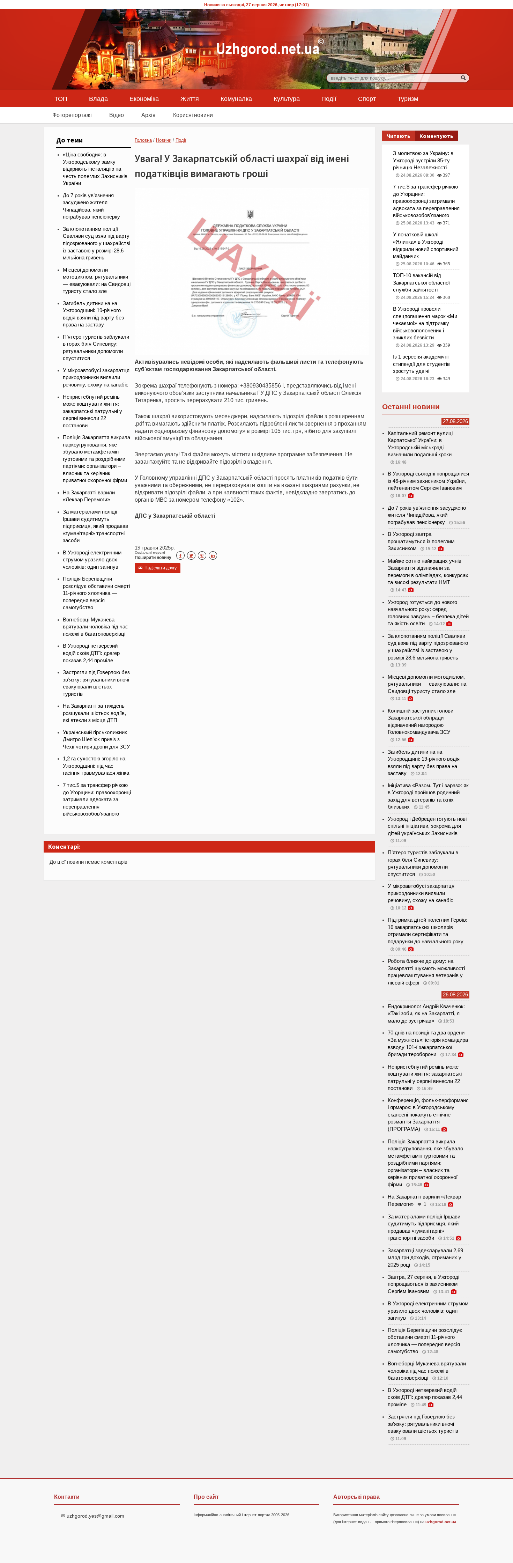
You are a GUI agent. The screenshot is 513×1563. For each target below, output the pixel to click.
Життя (189, 98)
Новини (163, 140)
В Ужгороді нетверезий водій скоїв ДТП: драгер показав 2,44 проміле (91, 653)
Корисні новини (193, 115)
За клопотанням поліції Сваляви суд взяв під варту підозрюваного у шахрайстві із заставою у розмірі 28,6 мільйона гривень (96, 243)
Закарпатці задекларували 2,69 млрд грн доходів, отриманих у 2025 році (425, 1258)
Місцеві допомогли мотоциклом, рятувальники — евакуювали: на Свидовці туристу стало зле (427, 684)
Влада (98, 98)
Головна (143, 140)
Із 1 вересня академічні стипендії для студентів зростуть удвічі (421, 364)
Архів (148, 115)
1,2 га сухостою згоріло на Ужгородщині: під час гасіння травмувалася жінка (96, 766)
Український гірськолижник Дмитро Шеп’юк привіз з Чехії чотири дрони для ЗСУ (96, 740)
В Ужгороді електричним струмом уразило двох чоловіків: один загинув (92, 560)
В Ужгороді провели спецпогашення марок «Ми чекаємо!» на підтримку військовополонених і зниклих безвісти (425, 323)
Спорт (367, 98)
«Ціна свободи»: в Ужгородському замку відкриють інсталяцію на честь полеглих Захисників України (95, 169)
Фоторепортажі (72, 115)
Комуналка (236, 98)
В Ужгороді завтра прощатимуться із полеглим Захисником (421, 541)
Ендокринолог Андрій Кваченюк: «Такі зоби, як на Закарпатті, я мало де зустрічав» (426, 1014)
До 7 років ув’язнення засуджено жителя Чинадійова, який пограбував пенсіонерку (427, 515)
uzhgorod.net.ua (440, 1522)
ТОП (60, 98)
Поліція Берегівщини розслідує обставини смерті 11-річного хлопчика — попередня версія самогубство (96, 593)
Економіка (144, 98)
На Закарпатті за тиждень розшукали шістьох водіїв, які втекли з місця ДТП (94, 713)
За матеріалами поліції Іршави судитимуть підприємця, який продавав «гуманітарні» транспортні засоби (95, 526)
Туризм (407, 98)
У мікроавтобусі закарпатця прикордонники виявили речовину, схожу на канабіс (96, 378)
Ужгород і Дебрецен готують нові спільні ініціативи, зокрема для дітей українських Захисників (427, 826)
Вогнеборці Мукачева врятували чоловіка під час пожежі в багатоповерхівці (95, 627)
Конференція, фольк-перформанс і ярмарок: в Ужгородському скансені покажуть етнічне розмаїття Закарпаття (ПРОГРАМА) (428, 1115)
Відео (116, 115)
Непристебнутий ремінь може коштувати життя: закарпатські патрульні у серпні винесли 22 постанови (92, 411)
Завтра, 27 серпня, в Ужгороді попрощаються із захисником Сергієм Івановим (423, 1284)
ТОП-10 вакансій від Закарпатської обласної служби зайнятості (421, 283)
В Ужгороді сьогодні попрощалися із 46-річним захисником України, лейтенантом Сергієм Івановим (428, 481)
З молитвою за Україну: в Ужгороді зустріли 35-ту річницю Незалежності (423, 160)
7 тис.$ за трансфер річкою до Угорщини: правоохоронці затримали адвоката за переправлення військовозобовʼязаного (97, 799)
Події (328, 98)
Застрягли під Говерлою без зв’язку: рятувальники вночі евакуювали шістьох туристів (423, 1424)
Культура (287, 98)
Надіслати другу (158, 568)
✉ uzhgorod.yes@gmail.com (92, 1516)
